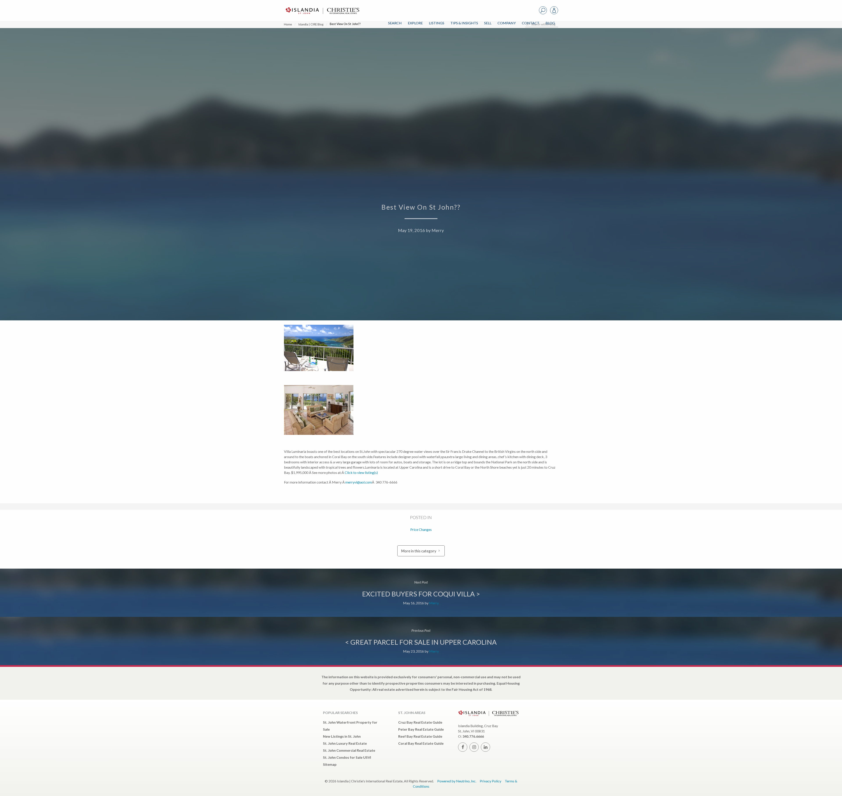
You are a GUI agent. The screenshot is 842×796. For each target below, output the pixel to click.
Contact (530, 23)
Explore (415, 23)
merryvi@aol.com (358, 482)
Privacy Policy (490, 781)
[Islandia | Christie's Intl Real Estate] (322, 7)
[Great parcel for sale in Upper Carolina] (421, 641)
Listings (436, 23)
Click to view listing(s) (361, 472)
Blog (550, 23)
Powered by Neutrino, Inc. (456, 781)
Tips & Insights (464, 23)
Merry (438, 230)
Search (395, 23)
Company (507, 23)
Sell (487, 23)
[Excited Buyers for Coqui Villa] (421, 593)
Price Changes (421, 529)
